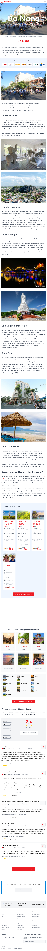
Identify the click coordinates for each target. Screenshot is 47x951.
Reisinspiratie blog (36, 914)
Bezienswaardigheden (31, 36)
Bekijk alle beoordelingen (28, 732)
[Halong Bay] (8, 638)
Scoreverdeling (13, 765)
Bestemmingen (13, 36)
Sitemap (20, 948)
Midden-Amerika (5, 923)
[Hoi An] (38, 638)
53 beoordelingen (29, 727)
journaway (22, 748)
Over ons (3, 948)
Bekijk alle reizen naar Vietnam (23, 594)
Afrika (2, 914)
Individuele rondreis (21, 916)
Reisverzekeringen (36, 927)
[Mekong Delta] (23, 638)
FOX (19, 774)
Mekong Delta (23, 646)
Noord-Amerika (4, 920)
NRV (19, 847)
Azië (19, 36)
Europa (3, 918)
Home (6, 36)
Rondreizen (34, 918)
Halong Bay (22, 539)
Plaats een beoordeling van (23, 869)
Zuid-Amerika (4, 925)
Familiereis (19, 920)
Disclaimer (14, 948)
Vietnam (23, 36)
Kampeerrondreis (20, 927)
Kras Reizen (21, 826)
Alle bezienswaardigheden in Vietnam (23, 701)
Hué (44, 476)
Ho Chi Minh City (9, 584)
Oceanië (3, 929)
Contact (9, 948)
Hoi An (5, 478)
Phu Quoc (36, 540)
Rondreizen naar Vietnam (23, 890)
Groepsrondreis (20, 914)
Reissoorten (34, 925)
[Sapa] (23, 659)
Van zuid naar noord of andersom (22, 523)
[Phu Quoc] (8, 659)
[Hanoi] (38, 659)
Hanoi (21, 541)
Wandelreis (19, 929)
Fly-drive (19, 918)
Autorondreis (20, 925)
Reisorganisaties (35, 920)
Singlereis (19, 923)
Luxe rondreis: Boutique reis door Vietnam (36, 523)
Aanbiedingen (35, 923)
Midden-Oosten (5, 927)
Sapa (26, 540)
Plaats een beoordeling (29, 737)
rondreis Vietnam (31, 714)
